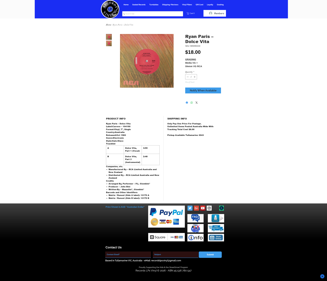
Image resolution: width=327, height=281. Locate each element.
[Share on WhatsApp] (191, 102)
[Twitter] (190, 208)
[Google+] (196, 208)
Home (108, 25)
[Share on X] (196, 102)
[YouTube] (202, 208)
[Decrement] (187, 76)
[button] (191, 13)
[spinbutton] (191, 76)
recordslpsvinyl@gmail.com (166, 260)
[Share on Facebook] (186, 102)
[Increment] (195, 76)
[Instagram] (209, 208)
